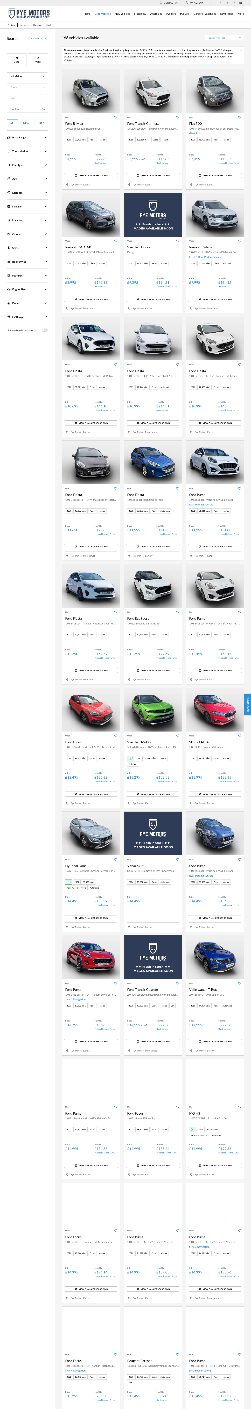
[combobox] (27, 76)
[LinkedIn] (234, 3)
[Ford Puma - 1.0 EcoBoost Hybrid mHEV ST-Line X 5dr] (91, 1081)
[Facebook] (220, 3)
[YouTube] (240, 3)
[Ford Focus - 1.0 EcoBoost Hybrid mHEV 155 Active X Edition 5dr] (91, 710)
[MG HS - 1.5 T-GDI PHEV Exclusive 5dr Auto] (215, 1081)
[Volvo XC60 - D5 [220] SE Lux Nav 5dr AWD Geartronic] (153, 833)
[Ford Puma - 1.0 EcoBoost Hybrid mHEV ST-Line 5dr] (215, 462)
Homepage (38, 25)
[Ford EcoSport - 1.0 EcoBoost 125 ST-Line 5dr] (153, 586)
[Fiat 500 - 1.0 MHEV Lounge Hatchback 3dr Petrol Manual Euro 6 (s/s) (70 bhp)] (215, 91)
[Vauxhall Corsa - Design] (153, 215)
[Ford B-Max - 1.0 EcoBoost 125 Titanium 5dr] (91, 91)
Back (12, 25)
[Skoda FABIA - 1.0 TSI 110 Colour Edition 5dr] (215, 710)
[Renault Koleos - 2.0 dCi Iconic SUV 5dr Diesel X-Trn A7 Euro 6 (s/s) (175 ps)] (215, 215)
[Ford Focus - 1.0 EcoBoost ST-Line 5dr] (153, 1081)
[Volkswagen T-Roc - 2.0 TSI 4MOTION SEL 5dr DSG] (215, 957)
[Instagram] (227, 3)
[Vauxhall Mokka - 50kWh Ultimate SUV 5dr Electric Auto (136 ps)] (153, 710)
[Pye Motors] (29, 14)
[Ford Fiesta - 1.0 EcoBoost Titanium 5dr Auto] (153, 462)
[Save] (115, 117)
